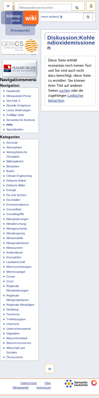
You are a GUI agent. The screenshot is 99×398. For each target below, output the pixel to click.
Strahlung (12, 309)
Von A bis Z (13, 100)
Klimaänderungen (17, 219)
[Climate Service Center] (20, 47)
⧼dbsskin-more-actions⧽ (44, 16)
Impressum (43, 387)
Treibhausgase (16, 319)
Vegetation (13, 333)
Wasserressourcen (18, 342)
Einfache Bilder (15, 185)
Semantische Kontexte (20, 120)
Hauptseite (13, 91)
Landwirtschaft (15, 262)
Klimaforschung (16, 223)
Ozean (10, 276)
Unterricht (12, 324)
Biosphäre (12, 166)
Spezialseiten (14, 129)
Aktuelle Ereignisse (18, 105)
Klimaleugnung (15, 233)
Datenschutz (29, 383)
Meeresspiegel (15, 271)
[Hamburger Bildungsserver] (20, 68)
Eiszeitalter (13, 199)
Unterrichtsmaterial (18, 328)
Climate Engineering (19, 175)
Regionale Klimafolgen (20, 304)
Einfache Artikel (16, 180)
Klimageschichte (16, 228)
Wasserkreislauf (16, 338)
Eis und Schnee (16, 195)
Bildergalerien (14, 161)
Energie (11, 190)
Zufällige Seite (15, 115)
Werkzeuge (87, 17)
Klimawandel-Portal (18, 96)
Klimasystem (14, 247)
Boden (10, 171)
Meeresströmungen (18, 266)
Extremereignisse (17, 204)
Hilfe (9, 124)
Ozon (9, 281)
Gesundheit (13, 209)
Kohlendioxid (14, 252)
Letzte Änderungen (18, 110)
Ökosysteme (14, 357)
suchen (64, 91)
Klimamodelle (14, 238)
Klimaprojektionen (17, 243)
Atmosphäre (14, 147)
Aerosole (12, 142)
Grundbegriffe (15, 214)
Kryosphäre (13, 257)
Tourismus (13, 314)
